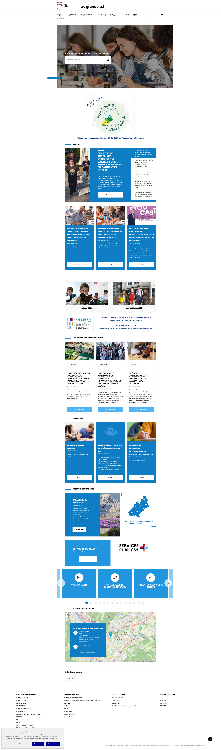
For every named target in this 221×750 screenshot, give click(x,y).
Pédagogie (127, 14)
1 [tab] (86, 603)
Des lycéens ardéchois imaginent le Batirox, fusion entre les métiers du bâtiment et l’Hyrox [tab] (143, 153)
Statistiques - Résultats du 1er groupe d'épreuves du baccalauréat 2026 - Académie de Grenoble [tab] (144, 163)
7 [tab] (113, 603)
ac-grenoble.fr (93, 6)
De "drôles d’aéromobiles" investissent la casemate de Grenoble (137, 378)
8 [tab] (117, 603)
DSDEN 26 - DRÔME (21, 700)
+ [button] (67, 614)
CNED (66, 706)
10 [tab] (126, 603)
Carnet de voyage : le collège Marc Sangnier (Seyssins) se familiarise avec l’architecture (79, 378)
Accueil (59, 23)
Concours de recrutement (94, 74)
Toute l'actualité (116, 700)
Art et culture (72, 365)
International (103, 365)
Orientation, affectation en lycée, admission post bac (110, 448)
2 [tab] (91, 603)
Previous (61, 583)
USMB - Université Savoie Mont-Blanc (26, 728)
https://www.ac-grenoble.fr (88, 652)
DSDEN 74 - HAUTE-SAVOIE (23, 708)
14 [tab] (143, 603)
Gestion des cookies (156, 745)
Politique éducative (136, 15)
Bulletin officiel (68, 711)
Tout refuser (38, 744)
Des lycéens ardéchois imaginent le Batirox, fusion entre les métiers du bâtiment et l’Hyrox (110, 162)
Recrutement (80, 74)
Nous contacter (83, 641)
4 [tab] (100, 603)
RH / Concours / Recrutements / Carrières (112, 15)
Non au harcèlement (69, 714)
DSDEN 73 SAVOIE (21, 706)
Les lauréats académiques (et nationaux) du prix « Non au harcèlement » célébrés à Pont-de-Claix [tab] (143, 174)
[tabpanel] (98, 175)
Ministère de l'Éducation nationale (73, 697)
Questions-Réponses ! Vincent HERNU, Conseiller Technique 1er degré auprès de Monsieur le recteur (141, 235)
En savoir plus (88, 559)
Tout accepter (53, 744)
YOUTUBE (163, 706)
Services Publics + (69, 717)
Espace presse (116, 703)
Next (168, 583)
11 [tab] (130, 603)
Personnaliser (23, 744)
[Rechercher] (156, 16)
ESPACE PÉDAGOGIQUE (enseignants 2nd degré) (29, 714)
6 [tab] (108, 603)
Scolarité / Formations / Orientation (87, 15)
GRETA (18, 722)
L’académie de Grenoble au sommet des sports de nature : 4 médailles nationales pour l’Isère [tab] (143, 184)
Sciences (134, 365)
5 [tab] (104, 603)
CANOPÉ (66, 708)
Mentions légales (129, 745)
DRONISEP (19, 717)
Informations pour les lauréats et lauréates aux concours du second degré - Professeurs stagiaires (78, 235)
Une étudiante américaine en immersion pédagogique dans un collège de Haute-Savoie (110, 379)
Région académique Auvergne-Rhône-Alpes (60, 16)
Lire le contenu (79, 409)
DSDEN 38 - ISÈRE (21, 703)
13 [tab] (139, 603)
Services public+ (166, 745)
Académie (70, 678)
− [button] (67, 617)
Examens (99, 14)
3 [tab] (95, 603)
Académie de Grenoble (72, 15)
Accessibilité (162, 14)
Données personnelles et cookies (48, 736)
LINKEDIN (163, 700)
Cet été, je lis (87, 307)
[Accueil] (65, 6)
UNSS (17, 719)
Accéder (79, 265)
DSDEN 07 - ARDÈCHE (22, 697)
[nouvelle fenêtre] (79, 583)
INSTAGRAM (163, 703)
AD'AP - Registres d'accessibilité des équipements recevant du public (188, 745)
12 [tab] (134, 603)
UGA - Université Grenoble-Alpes (24, 725)
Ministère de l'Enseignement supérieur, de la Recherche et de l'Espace (82, 700)
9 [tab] (121, 603)
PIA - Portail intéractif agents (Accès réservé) (124, 706)
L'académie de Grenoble (80, 501)
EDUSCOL (67, 703)
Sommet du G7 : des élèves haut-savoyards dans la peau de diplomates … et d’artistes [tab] (143, 195)
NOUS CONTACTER (117, 697)
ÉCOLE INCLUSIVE (21, 711)
